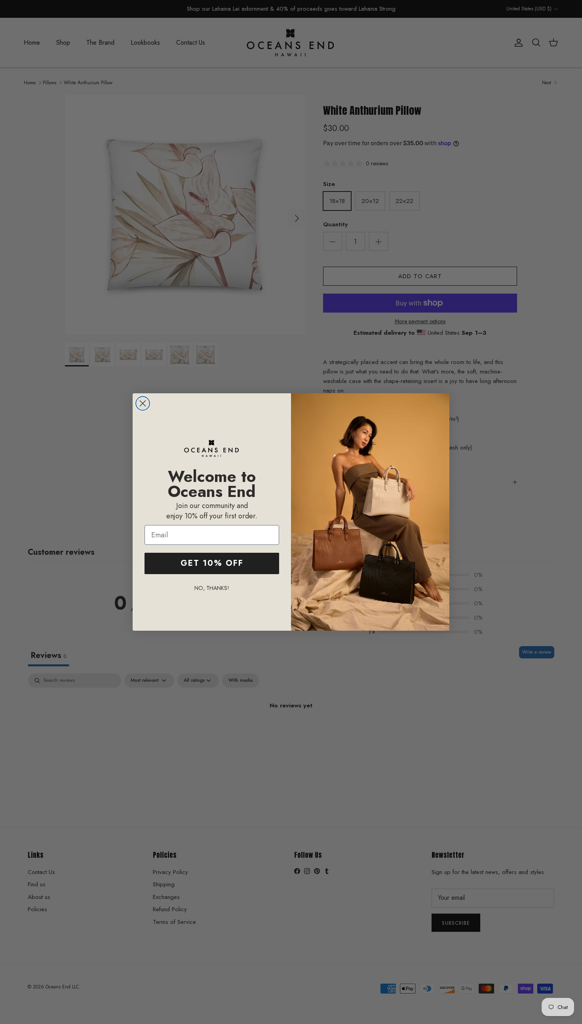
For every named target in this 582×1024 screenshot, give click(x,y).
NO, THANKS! (211, 588)
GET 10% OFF (212, 563)
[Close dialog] (143, 403)
